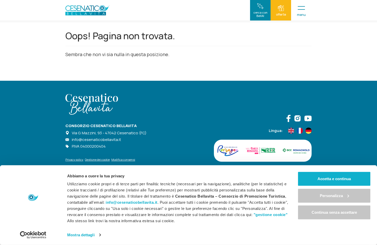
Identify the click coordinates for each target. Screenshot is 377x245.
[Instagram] (297, 119)
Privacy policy (74, 159)
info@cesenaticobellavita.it (96, 139)
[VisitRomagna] (228, 150)
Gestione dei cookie (97, 159)
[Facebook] (288, 119)
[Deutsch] (308, 131)
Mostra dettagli (81, 235)
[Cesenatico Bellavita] (87, 10)
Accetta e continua (334, 179)
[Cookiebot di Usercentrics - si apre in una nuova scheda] (33, 235)
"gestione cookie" (271, 214)
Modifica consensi (123, 159)
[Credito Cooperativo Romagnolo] (296, 151)
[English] (291, 131)
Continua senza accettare (334, 212)
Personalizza (331, 195)
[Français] (300, 131)
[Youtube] (308, 119)
